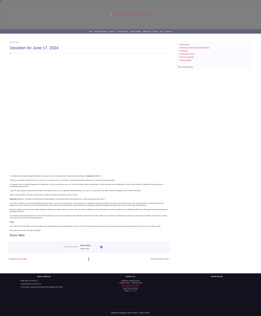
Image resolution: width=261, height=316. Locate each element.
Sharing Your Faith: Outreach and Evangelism (194, 47)
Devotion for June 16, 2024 (18, 258)
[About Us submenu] (115, 31)
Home (91, 31)
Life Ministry (184, 50)
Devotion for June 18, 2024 (159, 258)
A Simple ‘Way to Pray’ (187, 54)
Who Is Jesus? (184, 44)
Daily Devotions (14, 42)
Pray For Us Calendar (187, 57)
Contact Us (133, 291)
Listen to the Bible (185, 60)
